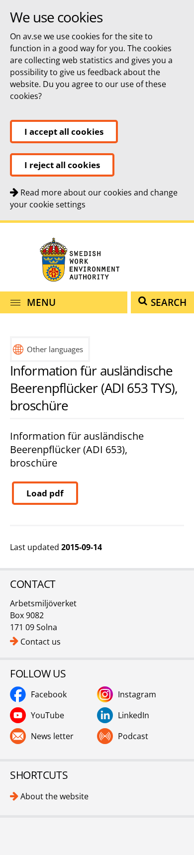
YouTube (47, 715)
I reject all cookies (62, 165)
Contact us (40, 641)
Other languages (55, 349)
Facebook (49, 694)
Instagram (137, 694)
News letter (52, 736)
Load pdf (45, 493)
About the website (54, 796)
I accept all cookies (63, 131)
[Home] (97, 259)
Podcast (133, 736)
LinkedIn (133, 715)
